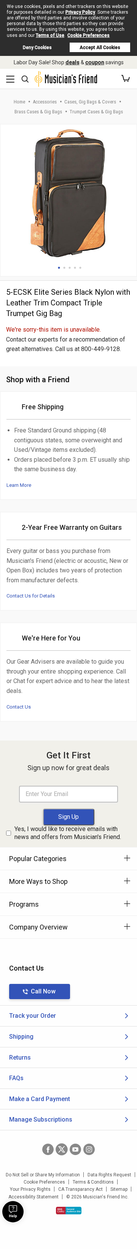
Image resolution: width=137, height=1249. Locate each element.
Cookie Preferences (88, 35)
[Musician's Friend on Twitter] (61, 1149)
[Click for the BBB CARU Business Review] (68, 1210)
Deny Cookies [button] (37, 47)
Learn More (18, 485)
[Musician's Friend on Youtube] (75, 1149)
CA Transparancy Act (80, 1189)
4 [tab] (75, 268)
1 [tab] (59, 268)
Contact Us (18, 707)
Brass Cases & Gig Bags (38, 111)
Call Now (43, 991)
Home (19, 102)
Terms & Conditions (93, 1182)
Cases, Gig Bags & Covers (90, 102)
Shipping (21, 1036)
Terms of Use (50, 35)
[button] (125, 78)
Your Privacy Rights (30, 1189)
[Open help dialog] (13, 1211)
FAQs (16, 1078)
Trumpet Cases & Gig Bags (96, 111)
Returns (20, 1057)
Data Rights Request (109, 1174)
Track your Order (32, 1015)
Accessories (45, 102)
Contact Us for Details (30, 596)
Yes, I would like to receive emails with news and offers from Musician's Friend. (67, 833)
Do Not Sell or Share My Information (43, 1174)
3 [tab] (69, 268)
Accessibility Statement (33, 1197)
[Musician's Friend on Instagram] (89, 1149)
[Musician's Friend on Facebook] (48, 1149)
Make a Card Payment (39, 1099)
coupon (94, 62)
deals (72, 62)
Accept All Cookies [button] (100, 47)
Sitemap (118, 1189)
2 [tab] (64, 268)
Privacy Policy (80, 12)
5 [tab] (80, 268)
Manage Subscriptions (40, 1119)
